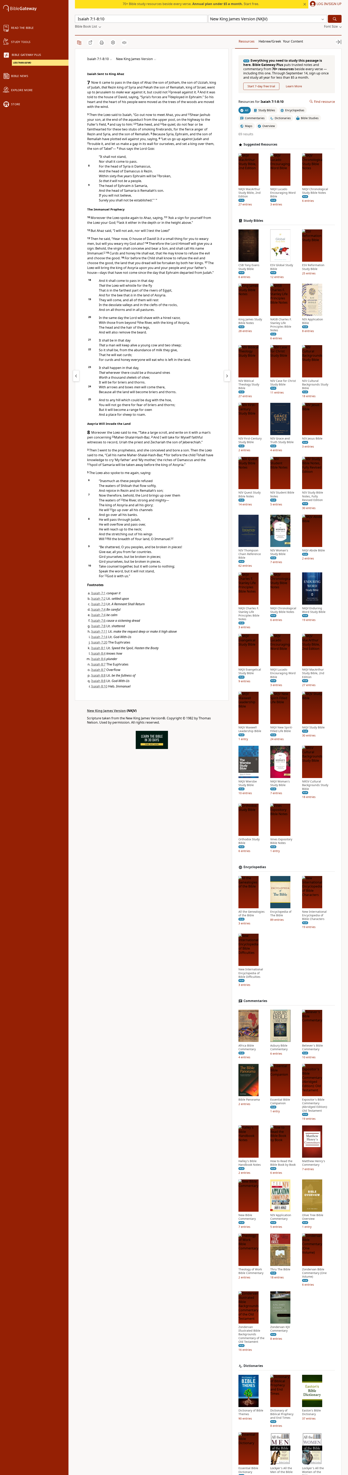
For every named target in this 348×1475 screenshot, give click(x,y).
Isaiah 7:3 (98, 604)
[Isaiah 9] (227, 375)
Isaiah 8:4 (98, 653)
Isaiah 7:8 (98, 626)
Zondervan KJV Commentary (280, 1328)
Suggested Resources (260, 144)
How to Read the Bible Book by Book (283, 1163)
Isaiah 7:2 (98, 598)
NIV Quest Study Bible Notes (249, 494)
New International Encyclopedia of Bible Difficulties (250, 973)
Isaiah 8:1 (98, 648)
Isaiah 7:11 (99, 631)
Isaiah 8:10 (99, 686)
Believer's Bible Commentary (312, 1047)
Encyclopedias (254, 867)
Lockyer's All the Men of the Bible (281, 1470)
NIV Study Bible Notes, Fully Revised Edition (312, 496)
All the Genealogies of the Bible (251, 913)
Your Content (293, 41)
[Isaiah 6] (76, 375)
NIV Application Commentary (280, 1217)
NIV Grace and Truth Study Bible (282, 440)
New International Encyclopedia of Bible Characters (314, 915)
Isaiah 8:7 (98, 664)
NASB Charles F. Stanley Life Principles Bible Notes (281, 325)
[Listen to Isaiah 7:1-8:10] (124, 42)
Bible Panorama (249, 1099)
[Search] (335, 19)
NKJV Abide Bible (313, 550)
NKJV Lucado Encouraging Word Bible (283, 192)
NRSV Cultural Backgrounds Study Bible (315, 785)
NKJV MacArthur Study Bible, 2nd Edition (249, 192)
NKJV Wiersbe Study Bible (247, 783)
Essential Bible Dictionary (248, 1470)
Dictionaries (253, 1366)
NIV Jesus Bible (312, 438)
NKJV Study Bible (313, 727)
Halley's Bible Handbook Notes (249, 1163)
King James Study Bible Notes (250, 321)
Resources (247, 41)
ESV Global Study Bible (281, 267)
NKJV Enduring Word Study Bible (313, 610)
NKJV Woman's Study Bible (280, 783)
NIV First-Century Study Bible (250, 440)
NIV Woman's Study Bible (279, 552)
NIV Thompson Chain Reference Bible (249, 554)
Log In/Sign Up (329, 4)
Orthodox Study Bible (249, 841)
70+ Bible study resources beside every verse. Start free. (191, 4)
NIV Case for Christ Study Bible (283, 382)
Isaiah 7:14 (99, 637)
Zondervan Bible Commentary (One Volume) (314, 1272)
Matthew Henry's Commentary (313, 1163)
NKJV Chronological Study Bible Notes (315, 191)
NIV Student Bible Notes (282, 494)
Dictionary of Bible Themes (250, 1412)
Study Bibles (253, 220)
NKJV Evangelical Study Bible (249, 671)
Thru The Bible (280, 1269)
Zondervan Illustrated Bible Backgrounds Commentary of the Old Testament (251, 1334)
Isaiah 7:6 (98, 620)
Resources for (261, 101)
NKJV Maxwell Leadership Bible (249, 729)
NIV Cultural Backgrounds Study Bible (315, 384)
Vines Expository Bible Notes (281, 841)
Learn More (294, 86)
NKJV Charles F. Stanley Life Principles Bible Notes (248, 613)
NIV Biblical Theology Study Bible (248, 384)
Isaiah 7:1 (98, 593)
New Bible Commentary (247, 1217)
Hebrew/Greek (270, 41)
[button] (325, 4)
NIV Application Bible (312, 321)
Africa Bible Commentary (247, 1047)
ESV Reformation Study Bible (313, 267)
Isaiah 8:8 (98, 675)
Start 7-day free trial (261, 86)
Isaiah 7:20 (99, 642)
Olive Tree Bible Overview (312, 1217)
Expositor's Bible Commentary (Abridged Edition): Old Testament (314, 1105)
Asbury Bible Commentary (279, 1047)
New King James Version (106, 710)
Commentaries (255, 1001)
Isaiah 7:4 (98, 609)
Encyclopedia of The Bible (280, 913)
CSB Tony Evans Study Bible (248, 267)
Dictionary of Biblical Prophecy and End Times (281, 1414)
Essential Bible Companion (280, 1101)
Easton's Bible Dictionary (311, 1412)
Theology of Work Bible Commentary (250, 1271)
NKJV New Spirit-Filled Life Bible (281, 729)
